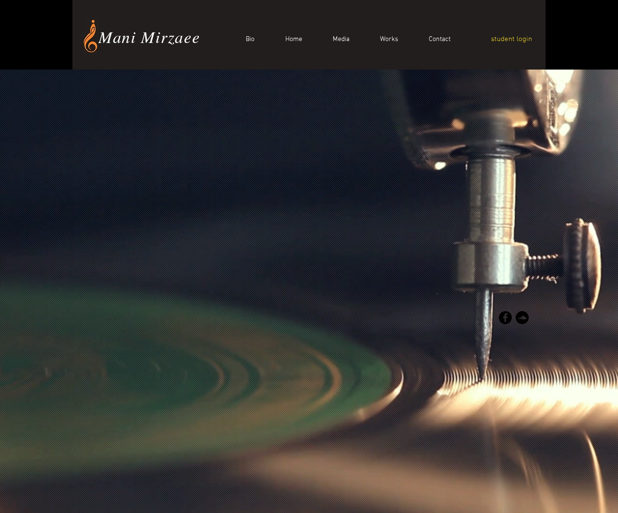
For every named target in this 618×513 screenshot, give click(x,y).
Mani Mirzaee (149, 36)
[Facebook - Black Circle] (505, 317)
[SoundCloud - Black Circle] (522, 317)
